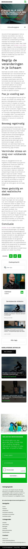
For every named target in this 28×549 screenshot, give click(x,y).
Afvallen (17, 17)
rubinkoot (8, 292)
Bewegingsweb (7, 2)
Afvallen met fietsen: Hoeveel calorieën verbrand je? (14, 314)
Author (7, 293)
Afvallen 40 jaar (6, 227)
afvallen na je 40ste (20, 45)
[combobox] (14, 267)
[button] (25, 27)
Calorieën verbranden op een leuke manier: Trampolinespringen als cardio (14, 330)
